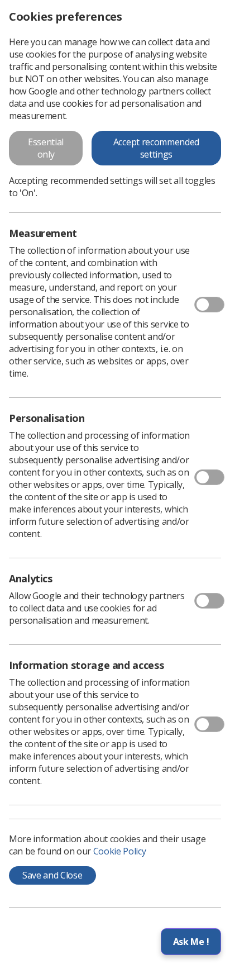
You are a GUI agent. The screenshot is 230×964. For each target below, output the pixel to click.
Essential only (46, 148)
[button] (191, 941)
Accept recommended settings (156, 148)
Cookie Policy (119, 851)
